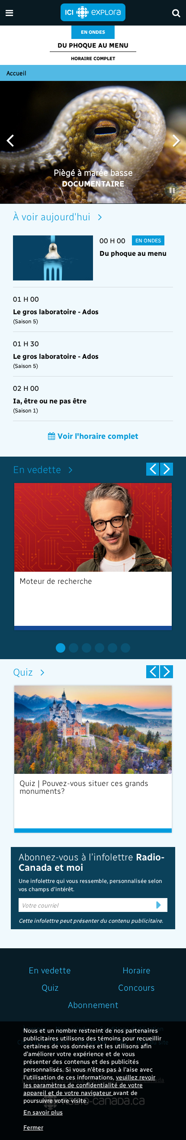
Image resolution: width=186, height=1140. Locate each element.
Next (176, 139)
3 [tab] (86, 648)
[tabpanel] (93, 556)
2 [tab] (73, 648)
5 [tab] (112, 648)
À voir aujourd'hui (51, 216)
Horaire (136, 970)
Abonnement (93, 1004)
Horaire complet (93, 58)
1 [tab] (60, 648)
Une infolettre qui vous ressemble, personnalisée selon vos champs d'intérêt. (90, 884)
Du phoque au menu (93, 45)
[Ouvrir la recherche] (176, 12)
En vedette (37, 469)
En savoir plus (43, 1112)
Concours (136, 987)
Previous (9, 139)
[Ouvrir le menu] (9, 12)
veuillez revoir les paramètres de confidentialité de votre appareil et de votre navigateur (89, 1084)
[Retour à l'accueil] (93, 11)
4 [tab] (99, 648)
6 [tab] (125, 648)
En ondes (93, 32)
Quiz (23, 671)
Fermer (33, 1127)
